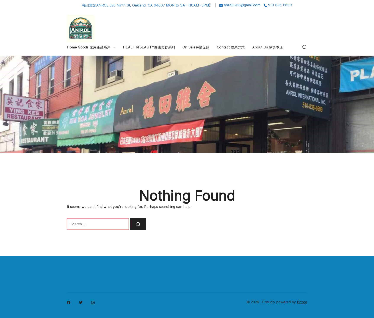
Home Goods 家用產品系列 (88, 47)
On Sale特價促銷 (195, 47)
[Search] (138, 224)
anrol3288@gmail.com (242, 5)
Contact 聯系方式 (231, 47)
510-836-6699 (280, 5)
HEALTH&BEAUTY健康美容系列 (149, 47)
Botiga (302, 302)
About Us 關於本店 (267, 47)
